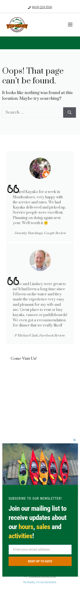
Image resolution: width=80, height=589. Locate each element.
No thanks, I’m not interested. (40, 582)
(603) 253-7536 (42, 7)
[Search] (69, 112)
